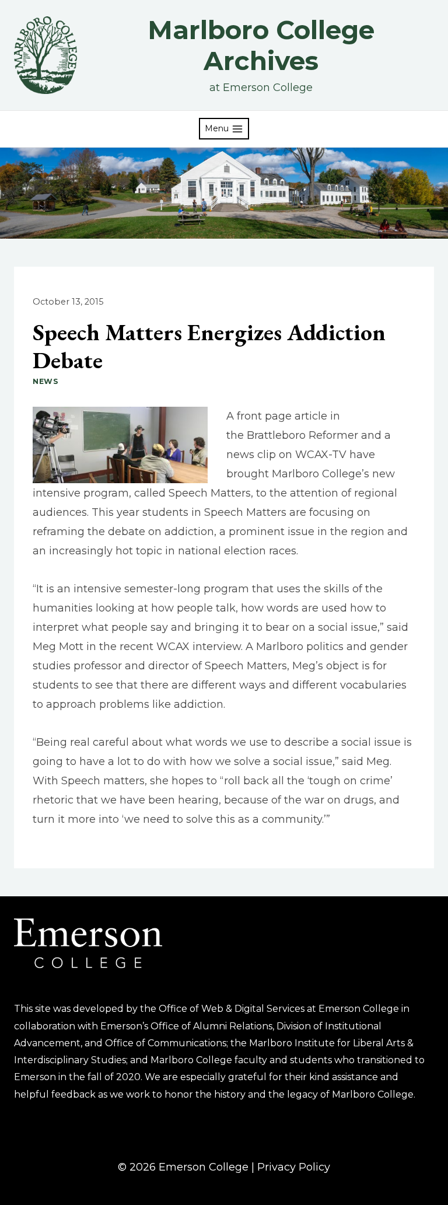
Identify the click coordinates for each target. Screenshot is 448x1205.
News (46, 381)
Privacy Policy (293, 1167)
